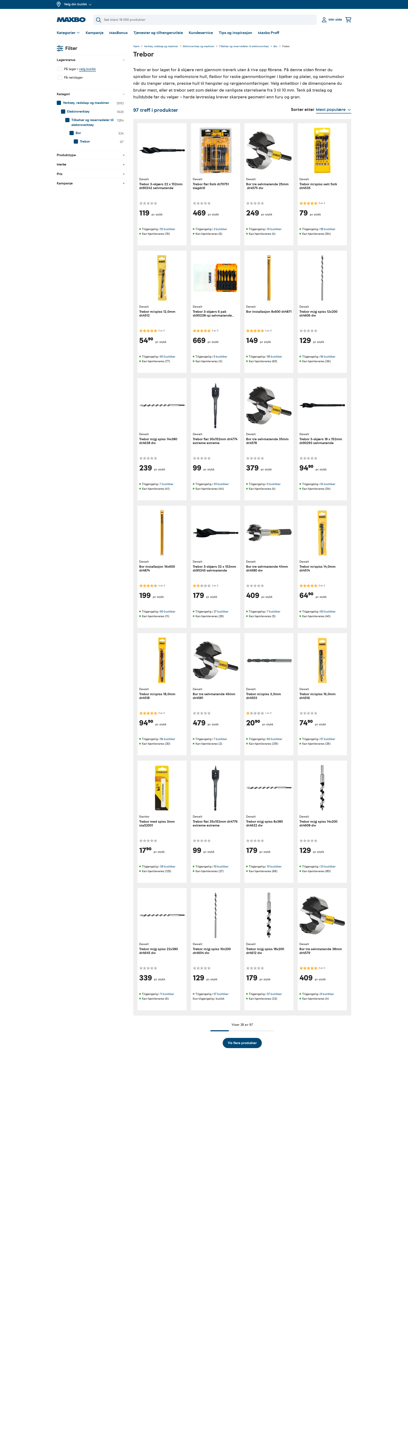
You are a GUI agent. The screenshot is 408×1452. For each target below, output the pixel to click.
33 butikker (328, 867)
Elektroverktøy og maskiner (198, 46)
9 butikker (220, 357)
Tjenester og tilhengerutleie (158, 32)
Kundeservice (201, 32)
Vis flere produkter (242, 1043)
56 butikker (327, 357)
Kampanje (94, 32)
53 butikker (167, 229)
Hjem (136, 46)
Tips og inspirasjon (235, 32)
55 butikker (221, 867)
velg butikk (87, 69)
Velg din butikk (75, 4)
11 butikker (167, 994)
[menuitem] (91, 103)
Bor (275, 46)
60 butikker (167, 357)
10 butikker (274, 229)
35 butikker (221, 484)
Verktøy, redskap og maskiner (161, 46)
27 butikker (221, 612)
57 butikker (327, 739)
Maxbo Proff (268, 32)
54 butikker (327, 484)
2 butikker (220, 229)
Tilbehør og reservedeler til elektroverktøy (244, 46)
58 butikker (327, 229)
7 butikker (166, 484)
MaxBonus (118, 32)
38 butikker (167, 867)
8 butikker (327, 994)
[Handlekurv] (348, 19)
